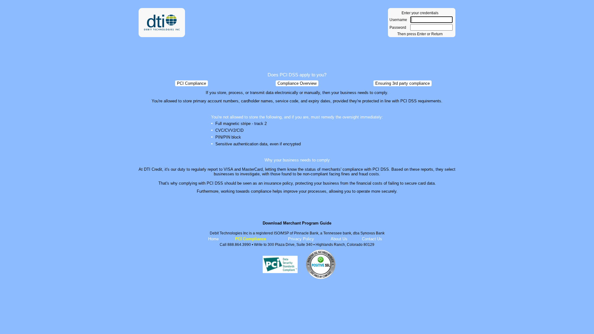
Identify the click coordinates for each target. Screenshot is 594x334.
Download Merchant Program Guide (297, 223)
